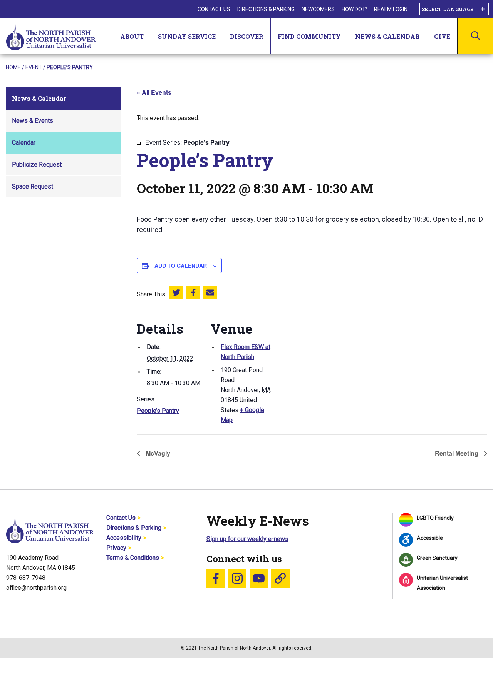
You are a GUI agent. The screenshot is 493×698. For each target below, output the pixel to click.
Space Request (32, 186)
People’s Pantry (158, 410)
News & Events (32, 120)
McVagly (157, 453)
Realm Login (390, 9)
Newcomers (318, 9)
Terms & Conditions (132, 557)
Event (33, 67)
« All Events (154, 92)
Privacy (116, 547)
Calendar (23, 142)
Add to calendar (180, 265)
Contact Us (214, 9)
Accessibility (123, 537)
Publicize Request (37, 164)
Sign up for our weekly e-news (247, 539)
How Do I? (354, 9)
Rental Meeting (457, 453)
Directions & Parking (266, 9)
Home (13, 67)
